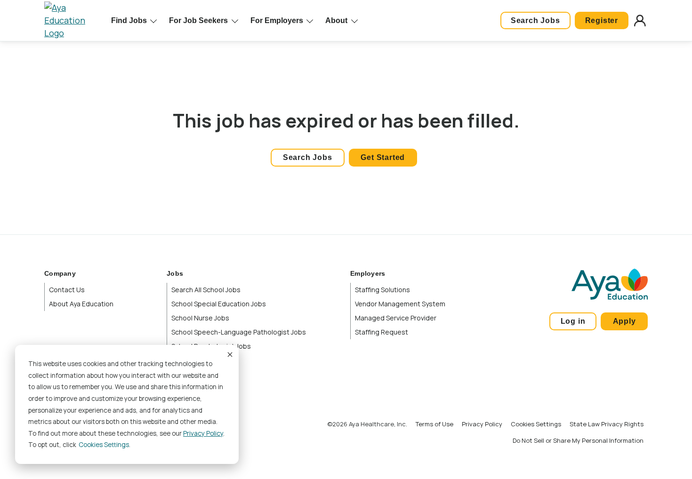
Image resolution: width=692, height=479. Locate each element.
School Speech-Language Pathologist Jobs (238, 331)
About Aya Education (81, 303)
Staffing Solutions (382, 289)
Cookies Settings (536, 424)
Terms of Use (434, 424)
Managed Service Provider (395, 317)
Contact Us (67, 289)
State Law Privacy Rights (607, 424)
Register (601, 20)
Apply (624, 321)
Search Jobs (535, 20)
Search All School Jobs (206, 289)
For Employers (276, 20)
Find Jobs (129, 20)
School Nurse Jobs (200, 317)
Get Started (383, 157)
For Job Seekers (198, 20)
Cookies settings (104, 444)
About (336, 20)
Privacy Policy (203, 433)
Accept (229, 354)
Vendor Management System (400, 303)
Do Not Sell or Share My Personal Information (578, 440)
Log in (573, 321)
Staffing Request (381, 331)
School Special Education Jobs (218, 303)
